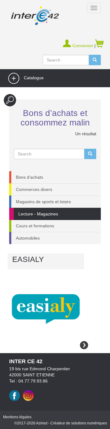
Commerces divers (34, 189)
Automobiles (28, 238)
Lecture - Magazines (38, 213)
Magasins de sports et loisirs (43, 201)
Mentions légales (17, 417)
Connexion (83, 45)
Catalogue (33, 78)
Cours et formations (35, 225)
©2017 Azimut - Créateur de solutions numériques (60, 423)
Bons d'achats (29, 177)
